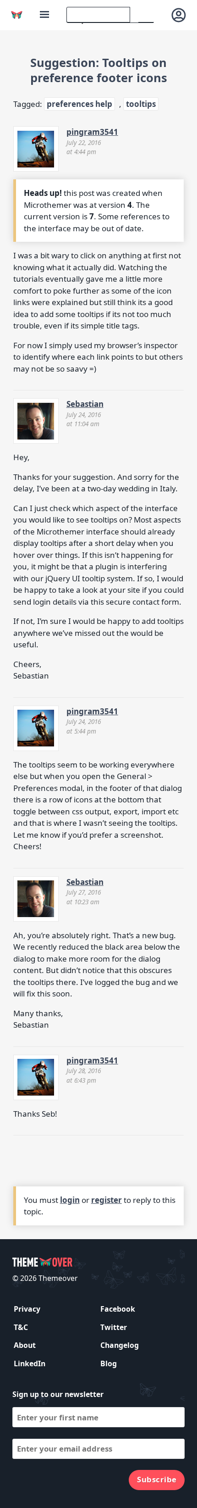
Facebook (117, 1309)
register (106, 1200)
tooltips (141, 104)
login (70, 1200)
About (25, 1345)
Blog (108, 1363)
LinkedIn (29, 1363)
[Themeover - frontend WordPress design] (16, 15)
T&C (21, 1327)
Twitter (113, 1327)
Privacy (27, 1309)
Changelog (119, 1345)
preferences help (79, 104)
